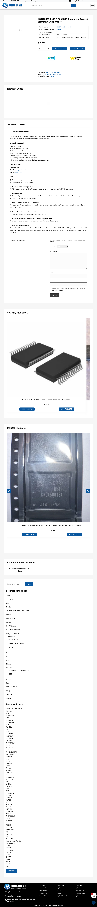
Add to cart (59, 49)
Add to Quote (66, 409)
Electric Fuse (10, 618)
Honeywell (10, 830)
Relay (8, 691)
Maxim (8, 761)
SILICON (9, 804)
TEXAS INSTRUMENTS (14, 709)
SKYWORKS (10, 850)
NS (7, 782)
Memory (9, 664)
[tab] (13, 125)
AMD (8, 862)
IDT (7, 836)
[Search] (73, 5)
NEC (7, 791)
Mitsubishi (10, 722)
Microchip (9, 720)
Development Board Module (18, 670)
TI (7, 832)
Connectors (10, 599)
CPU (7, 603)
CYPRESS (9, 786)
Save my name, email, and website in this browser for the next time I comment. (68, 289)
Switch (10, 647)
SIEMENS (9, 811)
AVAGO (8, 800)
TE (7, 729)
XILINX (8, 770)
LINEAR (8, 784)
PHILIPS (9, 773)
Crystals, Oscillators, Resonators (17, 611)
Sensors (9, 694)
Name (52, 272)
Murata (8, 768)
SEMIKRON (10, 734)
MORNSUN (10, 716)
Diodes (8, 614)
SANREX (9, 798)
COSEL (8, 846)
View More (11, 871)
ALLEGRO (9, 839)
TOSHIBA (9, 738)
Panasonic (9, 747)
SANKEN (9, 818)
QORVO (8, 852)
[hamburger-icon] (92, 5)
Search (29, 584)
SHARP (8, 857)
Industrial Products (13, 630)
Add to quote (78, 49)
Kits (7, 652)
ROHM (8, 825)
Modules (9, 668)
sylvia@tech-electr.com (22, 170)
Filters (8, 622)
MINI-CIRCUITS (11, 752)
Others (8, 679)
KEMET (8, 864)
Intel (7, 775)
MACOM (9, 807)
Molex (8, 745)
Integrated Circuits (53, 73)
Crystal (8, 607)
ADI (7, 713)
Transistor (10, 698)
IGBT (10, 674)
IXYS (7, 731)
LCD (7, 656)
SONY (8, 855)
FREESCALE (10, 754)
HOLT (8, 866)
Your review (54, 251)
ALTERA (9, 820)
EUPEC (8, 823)
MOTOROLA (10, 743)
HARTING (9, 736)
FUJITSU (9, 727)
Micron (8, 795)
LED (7, 660)
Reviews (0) (24, 124)
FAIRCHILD (10, 777)
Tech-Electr (19, 172)
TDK (7, 789)
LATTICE (9, 859)
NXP (7, 725)
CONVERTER (13, 640)
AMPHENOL (10, 779)
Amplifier (11, 636)
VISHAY (8, 750)
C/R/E (8, 595)
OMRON (9, 763)
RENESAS (9, 757)
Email (52, 281)
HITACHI (9, 809)
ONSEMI (9, 741)
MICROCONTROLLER (16, 644)
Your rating (53, 247)
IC (42, 75)
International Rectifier (14, 841)
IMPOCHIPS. (48, 905)
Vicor (8, 759)
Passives (9, 683)
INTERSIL (9, 848)
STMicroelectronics (13, 718)
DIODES (9, 834)
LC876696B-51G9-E (50, 75)
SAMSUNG (10, 793)
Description (11, 124)
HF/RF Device (11, 626)
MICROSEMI (10, 816)
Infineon (9, 711)
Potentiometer (11, 687)
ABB (7, 802)
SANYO (59, 29)
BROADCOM (10, 843)
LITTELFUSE (10, 827)
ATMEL (8, 814)
